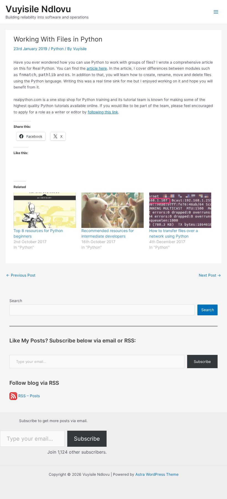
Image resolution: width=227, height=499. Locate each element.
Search (15, 300)
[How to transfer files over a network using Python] (180, 210)
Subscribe (202, 361)
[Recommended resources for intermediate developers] (112, 210)
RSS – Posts (28, 396)
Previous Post (20, 275)
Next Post (210, 275)
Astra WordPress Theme (157, 474)
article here (97, 68)
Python (57, 48)
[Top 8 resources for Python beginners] (45, 210)
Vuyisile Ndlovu (38, 9)
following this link (103, 112)
